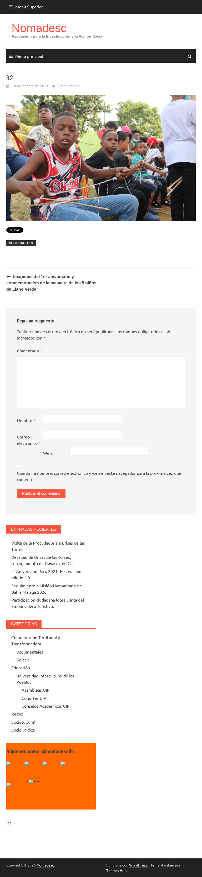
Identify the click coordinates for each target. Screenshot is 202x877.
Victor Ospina (68, 86)
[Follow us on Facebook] (14, 769)
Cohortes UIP (34, 698)
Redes (17, 713)
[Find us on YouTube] (51, 769)
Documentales (29, 651)
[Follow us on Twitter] (32, 769)
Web (47, 453)
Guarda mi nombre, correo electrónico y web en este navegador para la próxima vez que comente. (99, 476)
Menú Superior (29, 6)
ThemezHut (116, 870)
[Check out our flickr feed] (14, 791)
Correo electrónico (29, 440)
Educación (20, 667)
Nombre (26, 420)
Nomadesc (39, 28)
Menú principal (29, 56)
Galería (22, 659)
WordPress (138, 865)
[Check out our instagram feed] (69, 769)
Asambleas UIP (35, 689)
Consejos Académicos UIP (45, 705)
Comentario (29, 350)
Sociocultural (23, 721)
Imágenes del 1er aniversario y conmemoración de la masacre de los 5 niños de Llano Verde (51, 282)
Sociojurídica (23, 729)
